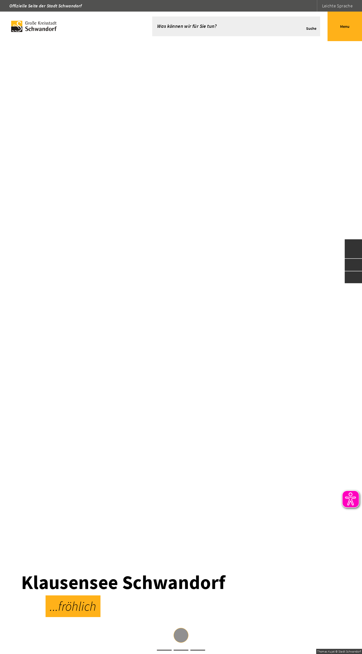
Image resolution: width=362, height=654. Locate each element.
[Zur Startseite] (68, 26)
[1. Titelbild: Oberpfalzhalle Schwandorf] (181, 650)
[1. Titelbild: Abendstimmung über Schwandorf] (197, 650)
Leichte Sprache (337, 6)
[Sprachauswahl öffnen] (312, 6)
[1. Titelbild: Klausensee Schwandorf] (164, 650)
